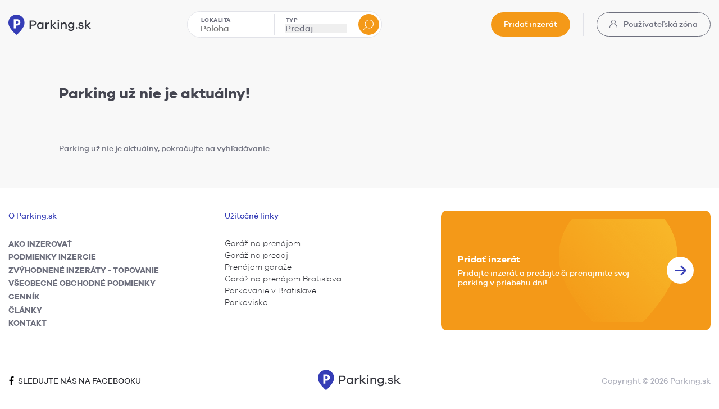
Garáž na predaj (256, 255)
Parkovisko (246, 302)
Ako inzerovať (40, 243)
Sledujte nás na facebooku (78, 380)
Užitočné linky (252, 215)
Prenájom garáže (258, 266)
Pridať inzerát (530, 24)
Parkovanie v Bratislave (270, 290)
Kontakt (27, 323)
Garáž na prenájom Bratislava (283, 278)
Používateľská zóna (660, 24)
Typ (292, 19)
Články (25, 310)
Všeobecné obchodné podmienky (82, 283)
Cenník (24, 296)
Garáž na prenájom (263, 243)
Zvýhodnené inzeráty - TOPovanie (83, 270)
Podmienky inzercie (52, 256)
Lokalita (216, 19)
